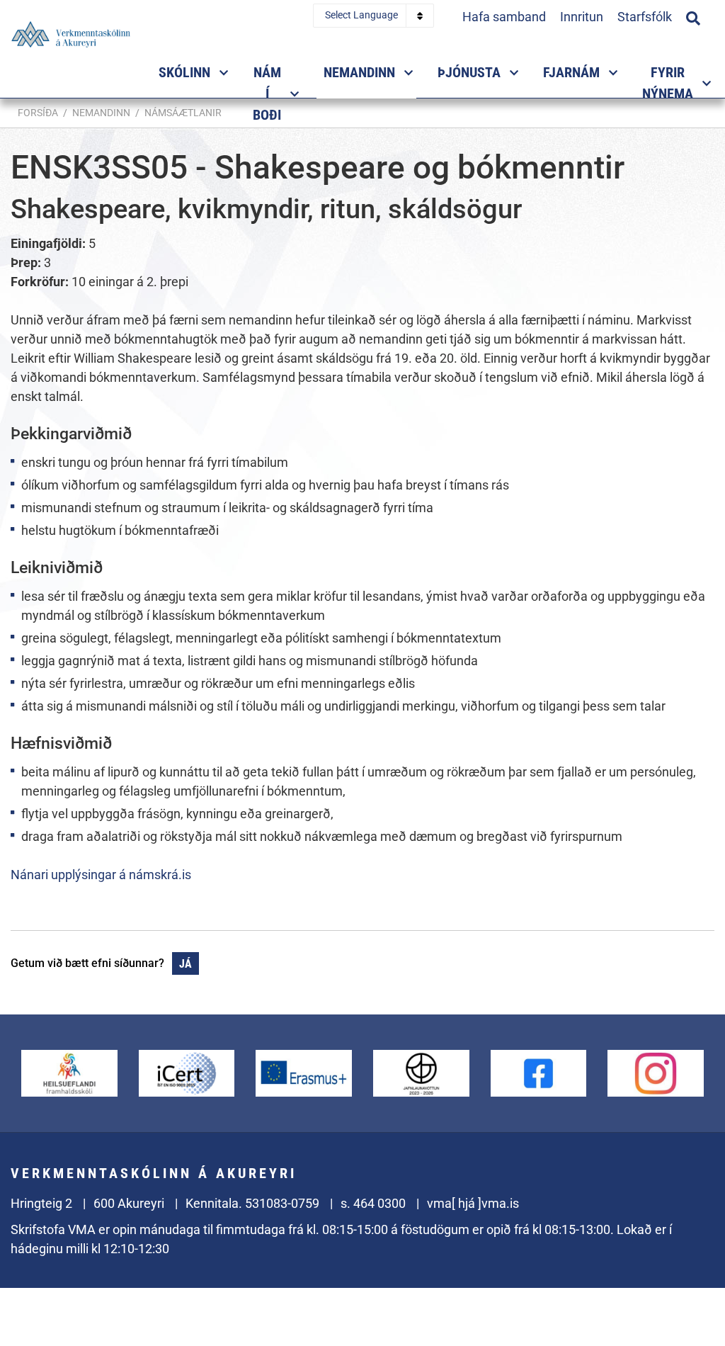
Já (185, 964)
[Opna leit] (693, 16)
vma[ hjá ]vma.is (473, 1203)
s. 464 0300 (373, 1203)
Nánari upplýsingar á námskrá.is (101, 874)
